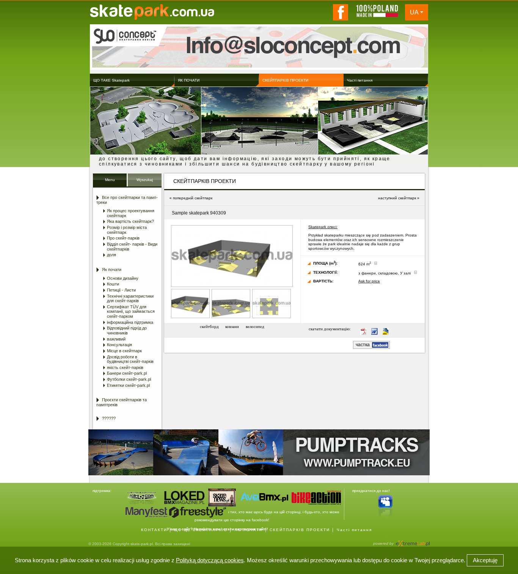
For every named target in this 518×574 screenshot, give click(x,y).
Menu (110, 180)
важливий (116, 339)
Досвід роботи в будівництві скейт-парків (130, 359)
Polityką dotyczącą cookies (210, 560)
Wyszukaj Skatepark (145, 182)
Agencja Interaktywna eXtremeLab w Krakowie (412, 541)
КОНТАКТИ (154, 530)
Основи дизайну (122, 278)
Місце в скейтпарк (124, 350)
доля (111, 254)
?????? (109, 418)
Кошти (113, 284)
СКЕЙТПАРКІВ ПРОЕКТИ (300, 530)
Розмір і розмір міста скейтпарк (127, 230)
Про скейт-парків (123, 238)
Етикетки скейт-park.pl (128, 385)
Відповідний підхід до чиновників (127, 330)
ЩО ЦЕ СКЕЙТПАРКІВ (201, 530)
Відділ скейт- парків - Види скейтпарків (132, 246)
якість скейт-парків (125, 367)
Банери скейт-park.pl (127, 373)
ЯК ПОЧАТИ (248, 530)
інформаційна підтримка (130, 322)
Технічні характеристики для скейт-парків (130, 298)
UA (414, 12)
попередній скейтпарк (192, 198)
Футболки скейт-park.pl (129, 379)
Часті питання (354, 530)
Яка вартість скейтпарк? (130, 221)
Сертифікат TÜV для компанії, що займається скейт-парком (131, 311)
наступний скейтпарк (397, 198)
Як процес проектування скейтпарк (130, 213)
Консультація (119, 344)
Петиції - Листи (121, 290)
